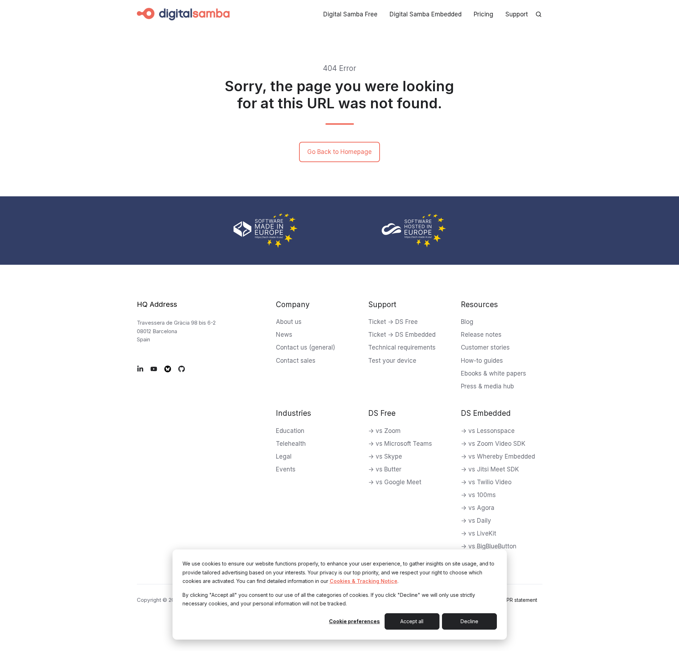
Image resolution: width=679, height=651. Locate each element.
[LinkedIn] (140, 368)
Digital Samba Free (350, 14)
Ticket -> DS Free (393, 321)
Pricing (483, 14)
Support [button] (516, 14)
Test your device (392, 360)
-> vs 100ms (478, 494)
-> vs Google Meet (394, 482)
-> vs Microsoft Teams (400, 443)
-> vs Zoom (384, 430)
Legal (284, 456)
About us (289, 321)
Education (290, 430)
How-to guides (482, 360)
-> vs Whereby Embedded (498, 456)
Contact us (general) (305, 347)
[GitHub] (181, 368)
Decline (469, 621)
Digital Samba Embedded (426, 14)
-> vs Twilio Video (486, 482)
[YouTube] (153, 368)
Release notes (481, 334)
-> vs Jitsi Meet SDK (490, 469)
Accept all (411, 621)
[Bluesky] (167, 368)
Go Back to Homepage (339, 151)
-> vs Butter (384, 469)
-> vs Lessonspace (488, 430)
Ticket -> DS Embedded (402, 334)
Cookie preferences (354, 621)
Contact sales (295, 360)
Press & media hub (487, 386)
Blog (467, 321)
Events (285, 469)
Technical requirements (402, 347)
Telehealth (291, 443)
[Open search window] (538, 14)
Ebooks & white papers (493, 373)
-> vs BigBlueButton (488, 546)
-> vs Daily (476, 520)
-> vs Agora (477, 507)
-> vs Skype (385, 456)
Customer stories (485, 347)
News (284, 334)
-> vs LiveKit (478, 533)
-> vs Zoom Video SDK (493, 443)
